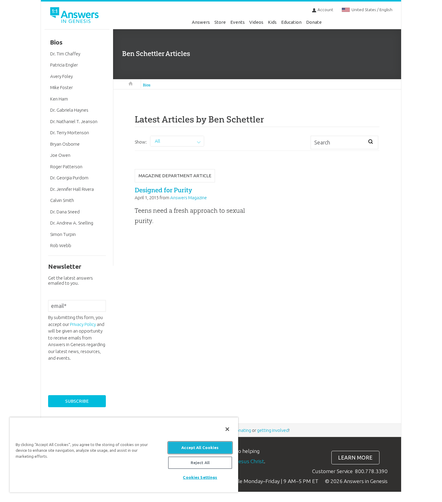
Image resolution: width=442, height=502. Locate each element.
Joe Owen (60, 155)
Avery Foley (61, 76)
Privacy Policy (83, 324)
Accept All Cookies (200, 447)
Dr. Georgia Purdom (69, 177)
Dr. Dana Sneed (65, 211)
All (157, 141)
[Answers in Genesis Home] (75, 16)
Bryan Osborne (65, 144)
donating (242, 430)
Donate (314, 22)
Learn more (355, 457)
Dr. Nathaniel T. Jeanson (73, 121)
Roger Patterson (66, 166)
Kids (272, 22)
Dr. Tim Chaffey (65, 53)
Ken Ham (59, 98)
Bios (146, 85)
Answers (201, 22)
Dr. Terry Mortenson (69, 132)
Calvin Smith (62, 200)
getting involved (273, 430)
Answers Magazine (188, 197)
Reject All (200, 462)
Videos (256, 22)
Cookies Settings (200, 477)
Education (291, 22)
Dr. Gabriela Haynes (69, 110)
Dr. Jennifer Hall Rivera (72, 189)
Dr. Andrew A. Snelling (71, 222)
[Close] (227, 429)
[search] (371, 141)
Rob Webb (60, 245)
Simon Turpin (63, 234)
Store (220, 22)
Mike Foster (61, 87)
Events (237, 22)
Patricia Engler (64, 64)
